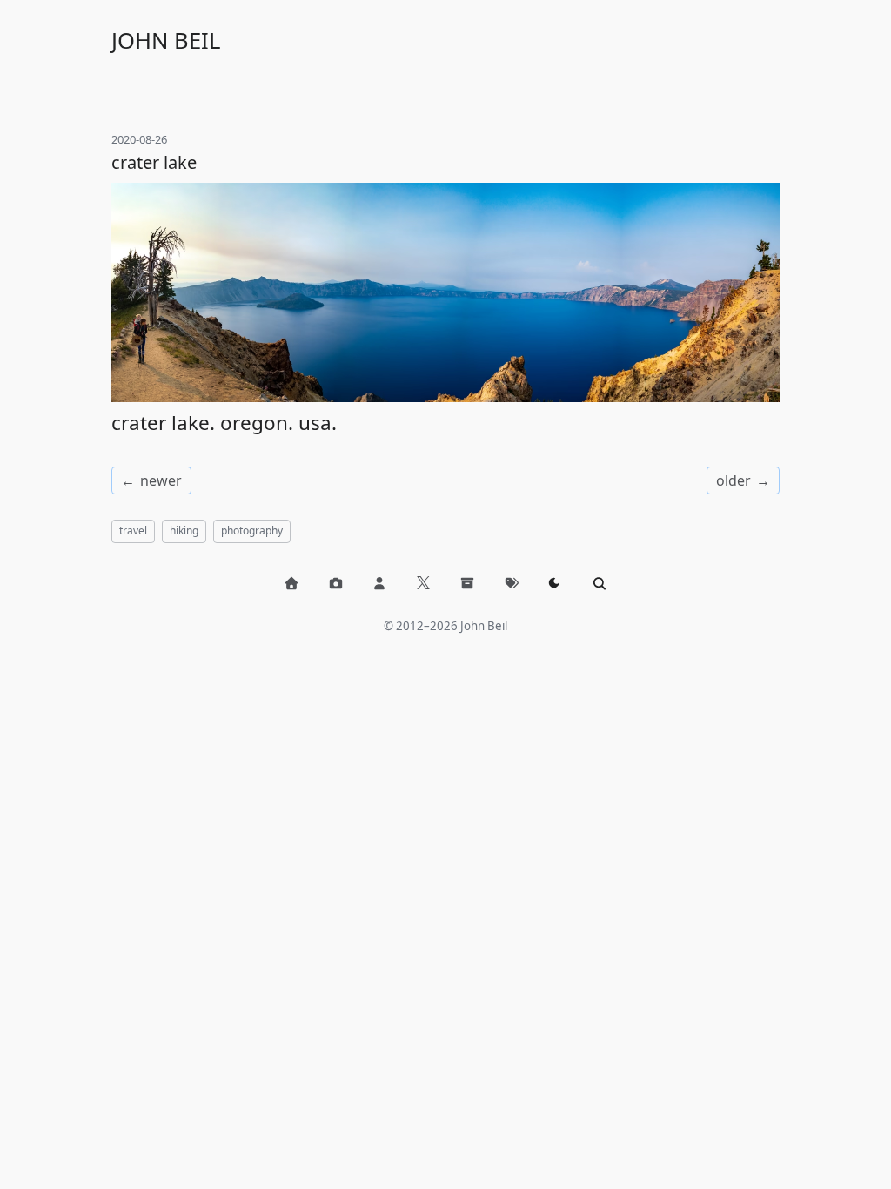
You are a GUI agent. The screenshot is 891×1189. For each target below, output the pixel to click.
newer (161, 480)
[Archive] (467, 583)
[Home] (291, 583)
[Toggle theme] (555, 583)
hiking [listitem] (184, 530)
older (733, 480)
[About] (379, 583)
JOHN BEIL (165, 40)
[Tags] (511, 583)
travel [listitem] (133, 530)
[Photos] (336, 583)
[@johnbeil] (424, 583)
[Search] (599, 583)
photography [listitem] (252, 530)
